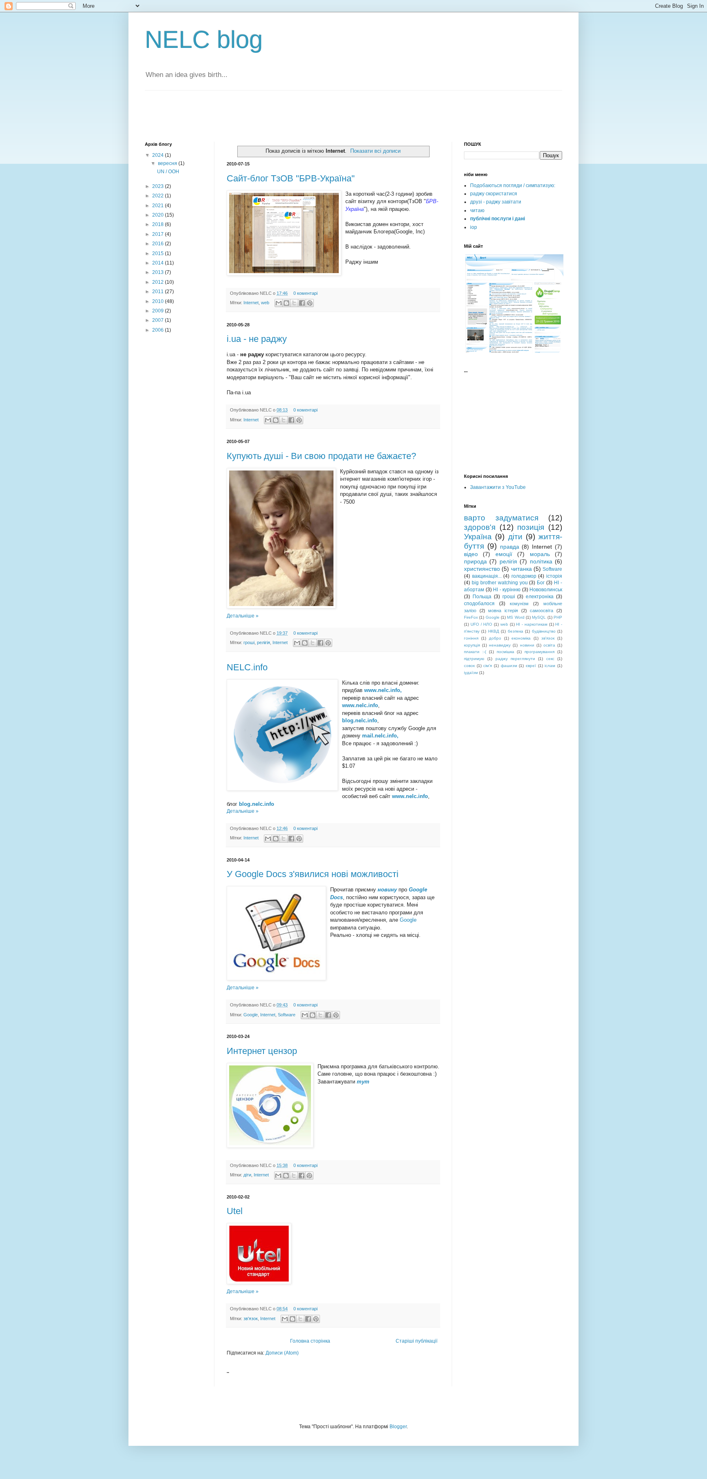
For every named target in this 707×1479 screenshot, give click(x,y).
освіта (549, 645)
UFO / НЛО (482, 624)
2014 (158, 263)
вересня (168, 163)
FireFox (471, 617)
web (265, 302)
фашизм (509, 665)
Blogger (398, 1426)
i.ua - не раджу (257, 339)
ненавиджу (500, 645)
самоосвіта (541, 610)
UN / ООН (168, 171)
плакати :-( (475, 651)
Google (408, 920)
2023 (158, 186)
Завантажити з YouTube (498, 487)
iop (473, 227)
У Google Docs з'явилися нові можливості (313, 874)
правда (509, 546)
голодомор (523, 576)
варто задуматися (501, 517)
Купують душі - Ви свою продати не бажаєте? (321, 456)
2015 (158, 253)
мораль (540, 554)
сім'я (487, 665)
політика (541, 561)
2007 (158, 320)
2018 (158, 224)
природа (475, 561)
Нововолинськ (545, 590)
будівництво (544, 631)
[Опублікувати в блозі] (286, 303)
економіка (521, 638)
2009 (158, 311)
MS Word (515, 617)
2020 (158, 215)
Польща (482, 596)
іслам (550, 665)
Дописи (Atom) (282, 1353)
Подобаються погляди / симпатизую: (512, 185)
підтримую (474, 658)
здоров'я (479, 527)
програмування (539, 651)
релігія (263, 642)
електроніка (540, 596)
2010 (158, 301)
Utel (235, 1211)
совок (469, 665)
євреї (531, 665)
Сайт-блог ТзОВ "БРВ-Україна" (291, 178)
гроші (248, 642)
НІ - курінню (506, 590)
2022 (158, 196)
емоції (503, 554)
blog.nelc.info (256, 804)
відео (471, 554)
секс (550, 658)
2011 (158, 291)
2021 (158, 205)
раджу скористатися (493, 194)
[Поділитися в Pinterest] (310, 303)
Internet (251, 302)
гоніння (471, 638)
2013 (158, 272)
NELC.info (247, 667)
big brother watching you (500, 583)
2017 (158, 234)
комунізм (519, 603)
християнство (482, 568)
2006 (158, 330)
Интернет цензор (262, 1051)
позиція (530, 527)
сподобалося (479, 603)
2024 (158, 155)
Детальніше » (243, 616)
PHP (558, 617)
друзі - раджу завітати (495, 202)
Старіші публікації (416, 1341)
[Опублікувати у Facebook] (302, 303)
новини (527, 645)
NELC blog (204, 39)
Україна (478, 536)
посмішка (505, 651)
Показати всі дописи (375, 151)
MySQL (539, 617)
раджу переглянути (515, 658)
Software (286, 1014)
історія (554, 576)
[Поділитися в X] (294, 303)
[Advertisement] (240, 115)
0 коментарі (305, 293)
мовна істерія (503, 610)
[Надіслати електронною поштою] (279, 303)
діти (247, 1174)
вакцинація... (487, 576)
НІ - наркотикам (531, 624)
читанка (521, 568)
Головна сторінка (310, 1341)
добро (495, 638)
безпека (515, 631)
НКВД (493, 631)
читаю (477, 210)
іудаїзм (471, 672)
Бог (541, 583)
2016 (158, 243)
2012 (158, 282)
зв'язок (250, 1318)
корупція (472, 645)
